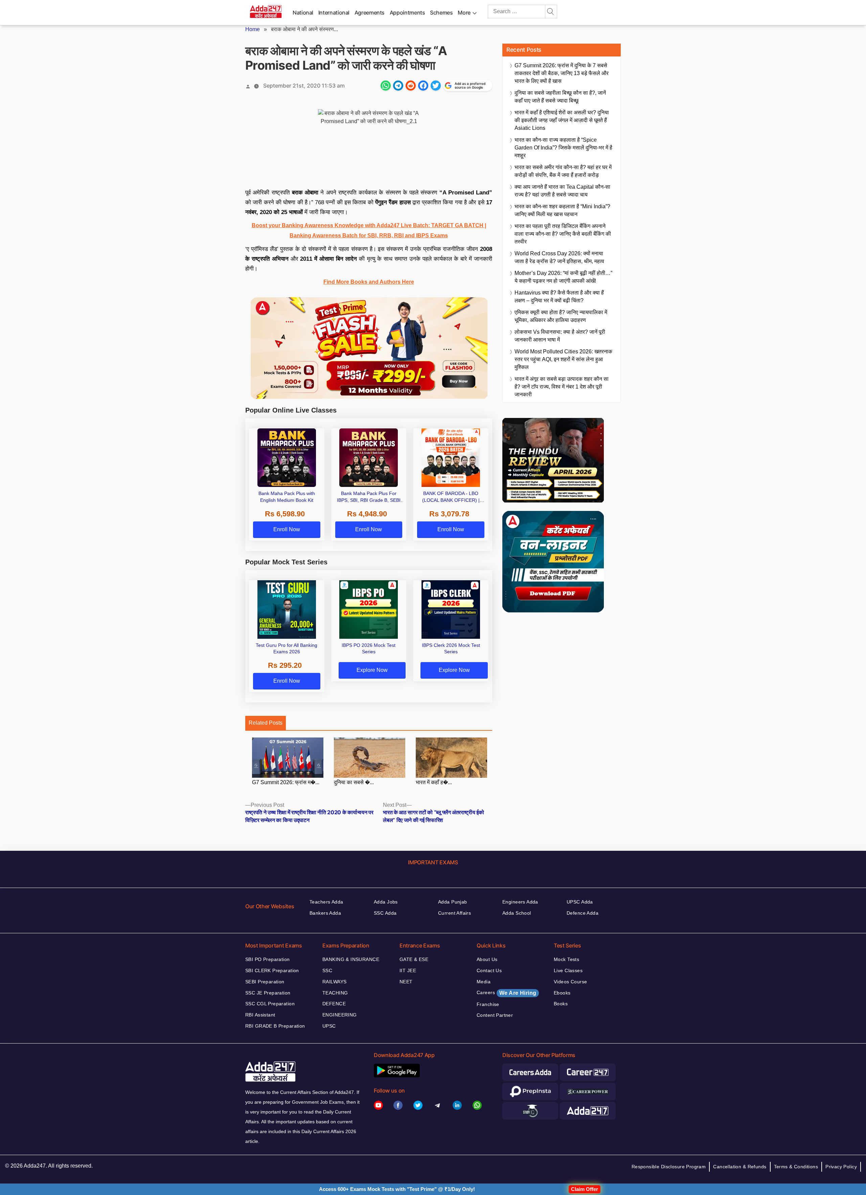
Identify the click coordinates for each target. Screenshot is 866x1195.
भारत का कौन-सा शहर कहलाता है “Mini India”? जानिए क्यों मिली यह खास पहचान (562, 210)
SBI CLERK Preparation (272, 970)
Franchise (488, 1004)
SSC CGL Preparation (270, 1003)
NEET (406, 981)
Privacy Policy (841, 1166)
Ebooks (562, 992)
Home (252, 29)
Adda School (516, 913)
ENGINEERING (339, 1014)
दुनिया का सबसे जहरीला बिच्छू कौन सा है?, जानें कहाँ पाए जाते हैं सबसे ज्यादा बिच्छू (560, 96)
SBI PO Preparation (267, 959)
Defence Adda (582, 913)
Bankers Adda (325, 913)
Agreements (370, 12)
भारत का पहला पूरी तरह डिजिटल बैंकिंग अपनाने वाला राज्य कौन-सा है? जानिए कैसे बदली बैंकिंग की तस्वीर (563, 233)
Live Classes (568, 970)
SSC (327, 970)
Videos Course (570, 981)
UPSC (329, 1026)
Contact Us (489, 970)
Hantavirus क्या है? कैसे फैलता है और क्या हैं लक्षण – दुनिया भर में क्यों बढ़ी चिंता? (559, 296)
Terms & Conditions (796, 1166)
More (464, 12)
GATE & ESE (414, 959)
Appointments (407, 12)
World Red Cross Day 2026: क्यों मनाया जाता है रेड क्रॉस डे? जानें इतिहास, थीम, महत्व (559, 257)
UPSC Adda (580, 902)
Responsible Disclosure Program (669, 1166)
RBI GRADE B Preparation (275, 1026)
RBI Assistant (260, 1014)
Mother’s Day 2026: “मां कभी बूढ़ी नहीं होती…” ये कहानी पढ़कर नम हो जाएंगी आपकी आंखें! (563, 277)
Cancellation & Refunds (739, 1166)
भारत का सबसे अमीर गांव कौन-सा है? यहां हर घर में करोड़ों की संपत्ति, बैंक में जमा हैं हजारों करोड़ (563, 171)
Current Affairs (454, 913)
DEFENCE (334, 1003)
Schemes (441, 12)
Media (484, 981)
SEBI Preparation (264, 981)
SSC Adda (385, 913)
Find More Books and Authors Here (368, 282)
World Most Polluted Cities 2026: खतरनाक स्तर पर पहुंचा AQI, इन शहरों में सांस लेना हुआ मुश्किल (563, 359)
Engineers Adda (520, 902)
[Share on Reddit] (411, 85)
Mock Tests (566, 959)
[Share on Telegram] (398, 85)
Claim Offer (584, 1189)
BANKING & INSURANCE (350, 959)
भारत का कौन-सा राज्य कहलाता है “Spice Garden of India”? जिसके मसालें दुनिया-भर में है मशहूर (563, 147)
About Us (487, 959)
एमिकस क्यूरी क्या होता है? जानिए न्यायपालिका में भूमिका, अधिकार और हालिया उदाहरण (561, 316)
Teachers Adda (326, 902)
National (303, 12)
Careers (506, 993)
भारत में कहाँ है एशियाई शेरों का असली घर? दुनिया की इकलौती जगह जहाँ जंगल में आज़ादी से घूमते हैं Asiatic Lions (562, 120)
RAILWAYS (334, 981)
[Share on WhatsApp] (386, 85)
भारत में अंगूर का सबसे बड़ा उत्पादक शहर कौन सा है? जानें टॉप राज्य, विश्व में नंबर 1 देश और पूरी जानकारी (562, 386)
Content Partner (495, 1015)
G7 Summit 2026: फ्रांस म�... (285, 782)
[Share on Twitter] (436, 85)
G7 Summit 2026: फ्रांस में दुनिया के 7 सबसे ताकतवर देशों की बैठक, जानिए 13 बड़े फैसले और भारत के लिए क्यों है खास (562, 73)
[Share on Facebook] (423, 85)
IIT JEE (408, 970)
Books (561, 1003)
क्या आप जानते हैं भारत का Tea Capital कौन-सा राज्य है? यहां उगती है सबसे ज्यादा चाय (562, 190)
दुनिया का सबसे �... (354, 782)
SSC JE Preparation (268, 992)
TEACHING (335, 992)
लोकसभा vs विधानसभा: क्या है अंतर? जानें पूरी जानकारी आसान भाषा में (560, 336)
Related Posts (265, 723)
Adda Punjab (452, 902)
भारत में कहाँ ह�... (434, 782)
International (333, 12)
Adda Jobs (386, 902)
